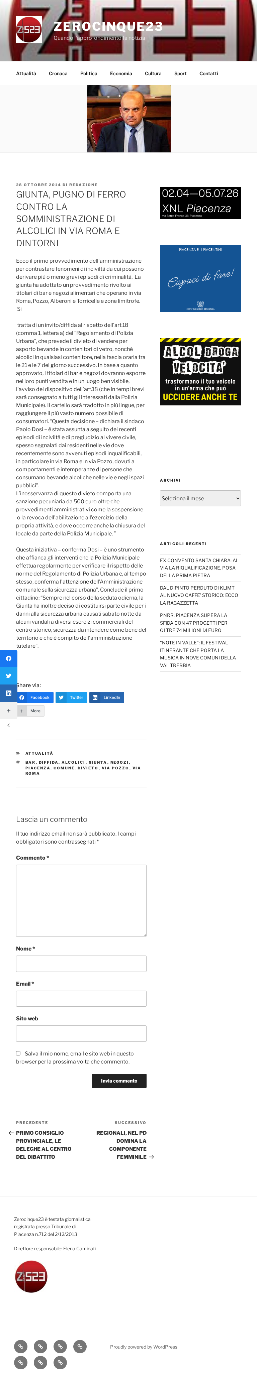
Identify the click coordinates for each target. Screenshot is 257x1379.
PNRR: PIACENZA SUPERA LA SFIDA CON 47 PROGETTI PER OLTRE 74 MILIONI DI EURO (194, 622)
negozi (119, 762)
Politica (88, 73)
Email (25, 984)
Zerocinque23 (109, 26)
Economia (121, 73)
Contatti (208, 73)
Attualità (26, 73)
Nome (25, 949)
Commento (32, 858)
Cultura (153, 73)
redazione (83, 184)
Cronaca (58, 73)
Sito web (27, 1018)
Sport (180, 73)
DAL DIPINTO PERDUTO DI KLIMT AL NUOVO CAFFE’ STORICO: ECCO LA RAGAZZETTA (199, 595)
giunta (98, 762)
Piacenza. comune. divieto (62, 768)
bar (30, 762)
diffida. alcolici (62, 762)
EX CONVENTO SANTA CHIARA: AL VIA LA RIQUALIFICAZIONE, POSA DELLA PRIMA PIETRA (199, 567)
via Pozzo (116, 768)
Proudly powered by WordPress (143, 1347)
